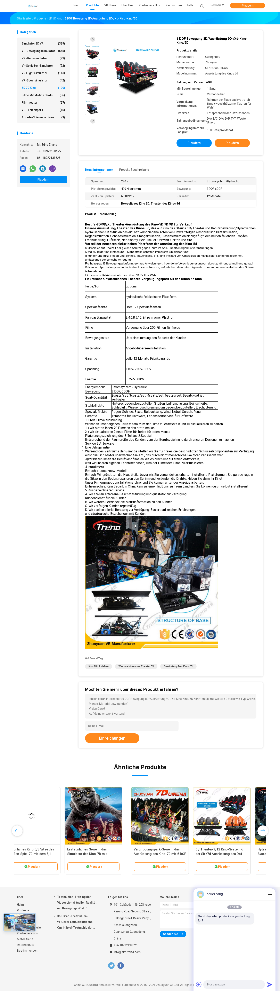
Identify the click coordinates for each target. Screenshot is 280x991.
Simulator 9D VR (43, 43)
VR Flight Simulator (43, 73)
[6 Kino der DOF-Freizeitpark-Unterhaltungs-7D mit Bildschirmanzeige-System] (108, 816)
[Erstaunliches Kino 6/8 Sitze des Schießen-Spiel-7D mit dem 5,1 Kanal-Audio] (169, 816)
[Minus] (269, 894)
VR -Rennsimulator (43, 58)
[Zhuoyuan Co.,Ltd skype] (42, 168)
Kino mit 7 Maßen (99, 666)
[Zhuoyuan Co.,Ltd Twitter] (111, 965)
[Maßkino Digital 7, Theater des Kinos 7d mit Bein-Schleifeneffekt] (46, 816)
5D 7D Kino (43, 87)
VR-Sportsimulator (43, 80)
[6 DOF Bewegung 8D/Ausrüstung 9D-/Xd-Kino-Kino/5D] (136, 71)
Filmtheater (43, 102)
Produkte (23, 910)
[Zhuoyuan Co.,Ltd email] (23, 168)
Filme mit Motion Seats (43, 95)
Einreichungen (112, 738)
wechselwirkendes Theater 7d (136, 666)
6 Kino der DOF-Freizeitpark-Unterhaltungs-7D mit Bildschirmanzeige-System (103, 853)
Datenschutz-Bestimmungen (27, 947)
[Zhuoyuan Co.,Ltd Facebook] (120, 965)
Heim (20, 904)
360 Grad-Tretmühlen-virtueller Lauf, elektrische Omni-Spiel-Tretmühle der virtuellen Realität (75, 922)
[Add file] (199, 984)
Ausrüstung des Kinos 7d (178, 666)
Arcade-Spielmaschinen (43, 117)
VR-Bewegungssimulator (43, 51)
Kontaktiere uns (27, 933)
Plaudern (248, 5)
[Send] (269, 984)
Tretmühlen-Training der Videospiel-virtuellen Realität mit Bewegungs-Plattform (77, 902)
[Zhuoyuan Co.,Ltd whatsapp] (33, 168)
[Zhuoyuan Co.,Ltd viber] (52, 168)
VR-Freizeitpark (43, 110)
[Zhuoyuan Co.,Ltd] (33, 6)
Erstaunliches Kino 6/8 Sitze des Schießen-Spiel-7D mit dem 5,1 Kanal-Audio (167, 853)
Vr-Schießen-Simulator (43, 65)
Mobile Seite (25, 939)
